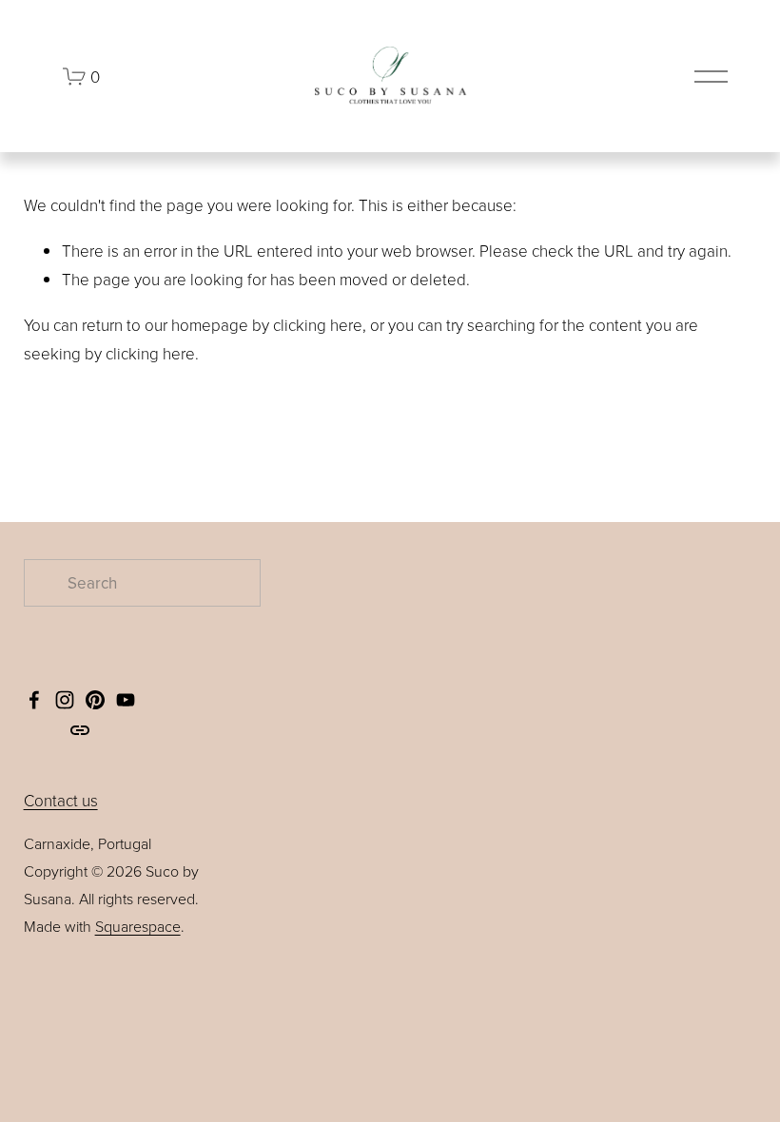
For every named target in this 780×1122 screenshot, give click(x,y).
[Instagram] (64, 699)
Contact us (61, 800)
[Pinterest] (95, 699)
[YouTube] (125, 699)
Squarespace (138, 926)
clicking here (317, 325)
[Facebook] (34, 699)
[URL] (79, 730)
